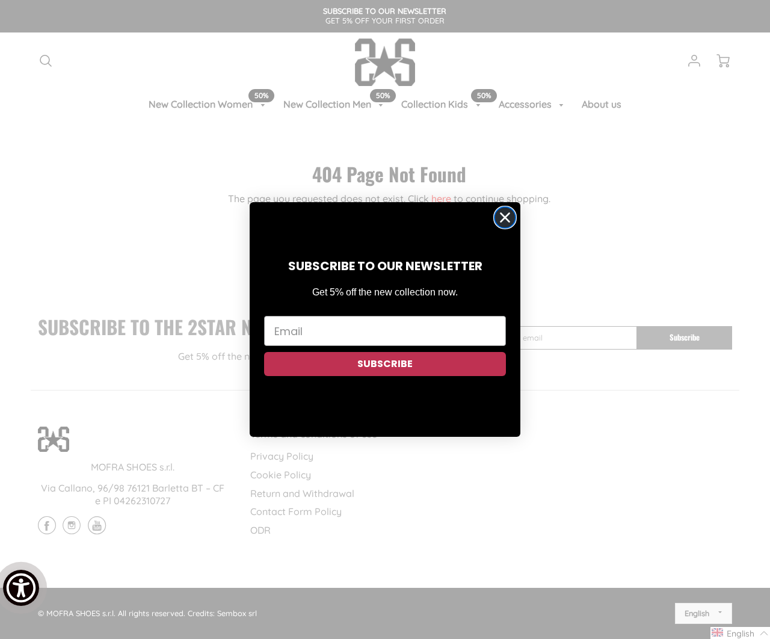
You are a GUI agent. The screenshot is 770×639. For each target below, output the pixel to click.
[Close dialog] (505, 217)
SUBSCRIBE (385, 364)
